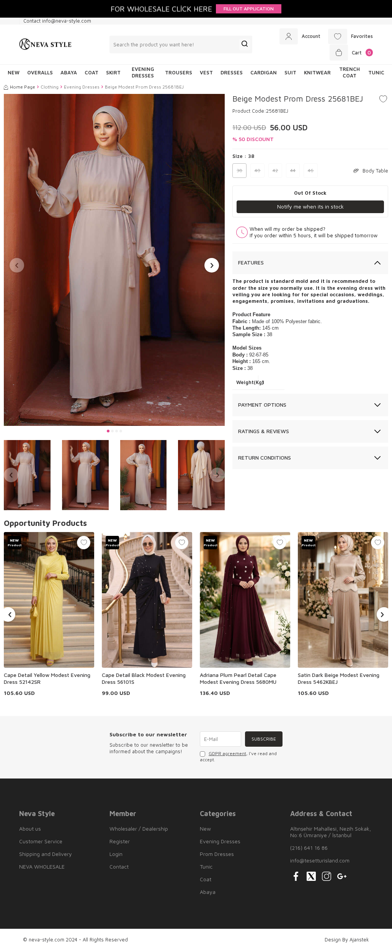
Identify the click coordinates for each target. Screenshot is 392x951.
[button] (108, 431)
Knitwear (317, 72)
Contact (119, 866)
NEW (14, 72)
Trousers (178, 72)
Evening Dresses (143, 72)
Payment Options (262, 404)
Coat (91, 72)
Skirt (113, 72)
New (205, 828)
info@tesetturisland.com (320, 860)
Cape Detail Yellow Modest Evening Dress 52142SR (47, 678)
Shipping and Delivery (45, 854)
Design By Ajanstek (347, 939)
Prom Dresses (217, 854)
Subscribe (264, 739)
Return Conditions (264, 457)
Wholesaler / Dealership (138, 828)
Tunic (376, 72)
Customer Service (40, 841)
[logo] (45, 44)
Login (115, 854)
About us (30, 828)
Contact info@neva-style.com (57, 21)
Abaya (68, 72)
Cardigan (263, 72)
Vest (206, 72)
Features (251, 262)
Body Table (375, 171)
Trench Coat (349, 72)
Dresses (231, 72)
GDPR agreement (227, 753)
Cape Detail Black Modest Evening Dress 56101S (144, 678)
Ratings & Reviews (263, 431)
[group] (114, 260)
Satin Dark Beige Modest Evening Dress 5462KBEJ (338, 678)
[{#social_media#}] (296, 876)
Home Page (22, 87)
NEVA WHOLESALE (42, 866)
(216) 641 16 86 (309, 847)
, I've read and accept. (238, 756)
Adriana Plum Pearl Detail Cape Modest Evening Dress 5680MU (238, 678)
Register (119, 841)
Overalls (40, 72)
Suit (290, 72)
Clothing (50, 87)
